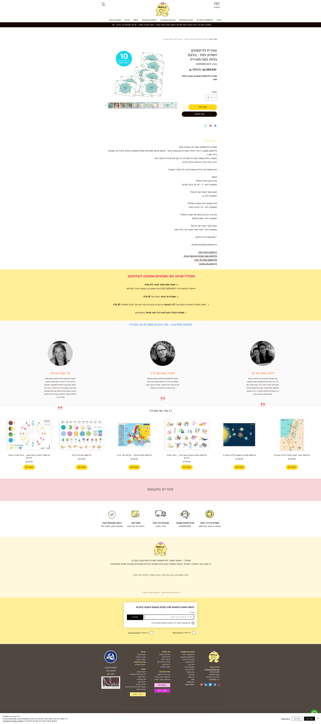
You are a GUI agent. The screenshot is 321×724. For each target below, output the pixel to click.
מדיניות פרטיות (141, 684)
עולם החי (191, 675)
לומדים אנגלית (189, 670)
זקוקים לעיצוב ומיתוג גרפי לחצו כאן (111, 670)
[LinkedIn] (205, 684)
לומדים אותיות (189, 662)
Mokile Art (190, 682)
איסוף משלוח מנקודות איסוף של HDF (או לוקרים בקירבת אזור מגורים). (170, 304)
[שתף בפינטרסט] (210, 125)
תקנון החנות (142, 682)
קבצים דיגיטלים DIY (163, 662)
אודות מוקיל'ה (141, 655)
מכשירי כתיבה (165, 659)
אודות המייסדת (141, 657)
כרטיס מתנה (166, 664)
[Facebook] (214, 684)
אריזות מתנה (166, 657)
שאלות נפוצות (141, 660)
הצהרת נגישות (141, 689)
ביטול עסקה (142, 677)
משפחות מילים (189, 667)
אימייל (191, 612)
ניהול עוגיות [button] (285, 718)
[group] (160, 443)
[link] (103, 4)
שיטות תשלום (141, 672)
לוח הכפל (191, 665)
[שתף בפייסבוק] (215, 125)
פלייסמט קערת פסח (207, 252)
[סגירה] (317, 718)
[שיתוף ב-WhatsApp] (205, 125)
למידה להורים (164, 672)
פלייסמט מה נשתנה (208, 263)
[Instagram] (219, 684)
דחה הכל (297, 718)
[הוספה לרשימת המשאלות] (184, 107)
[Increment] (208, 97)
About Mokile (189, 685)
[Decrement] (214, 97)
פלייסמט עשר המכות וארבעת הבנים (200, 256)
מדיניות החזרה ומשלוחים (138, 674)
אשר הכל (309, 718)
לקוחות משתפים (140, 665)
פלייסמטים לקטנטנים (187, 657)
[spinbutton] (211, 97)
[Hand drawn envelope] (217, 3)
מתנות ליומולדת (165, 667)
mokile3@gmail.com (212, 670)
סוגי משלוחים (141, 679)
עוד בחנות (166, 652)
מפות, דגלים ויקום (188, 660)
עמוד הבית (213, 39)
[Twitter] (210, 684)
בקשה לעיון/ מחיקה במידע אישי (135, 687)
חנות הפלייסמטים (187, 652)
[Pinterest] (201, 684)
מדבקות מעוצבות (164, 654)
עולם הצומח (190, 672)
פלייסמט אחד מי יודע (205, 259)
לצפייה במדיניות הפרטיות (12, 721)
